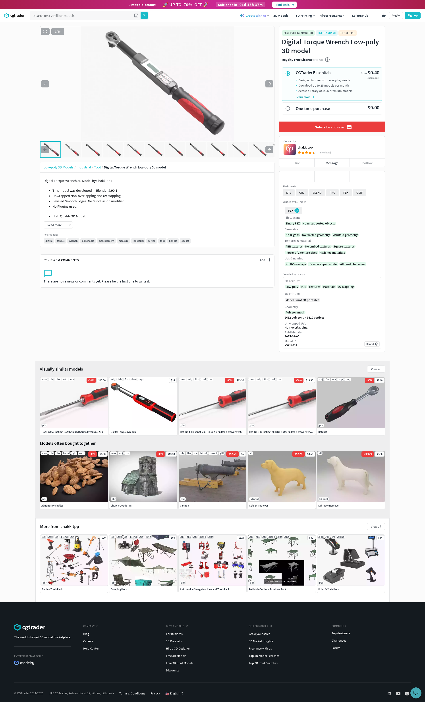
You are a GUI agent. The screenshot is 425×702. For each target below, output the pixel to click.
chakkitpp (305, 147)
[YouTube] (398, 693)
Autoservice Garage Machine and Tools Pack (205, 589)
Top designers (341, 633)
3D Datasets (174, 641)
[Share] (367, 176)
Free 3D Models (176, 656)
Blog (86, 634)
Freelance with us (260, 648)
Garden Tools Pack (52, 589)
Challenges (339, 640)
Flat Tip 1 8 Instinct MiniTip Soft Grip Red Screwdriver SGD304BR (216, 431)
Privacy (155, 693)
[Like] (296, 176)
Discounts (172, 670)
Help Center (91, 648)
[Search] (144, 15)
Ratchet (322, 431)
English (172, 693)
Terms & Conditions (132, 693)
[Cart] (383, 15)
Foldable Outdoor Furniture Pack (267, 589)
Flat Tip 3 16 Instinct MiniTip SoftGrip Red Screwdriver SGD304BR (285, 431)
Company (89, 626)
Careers (88, 641)
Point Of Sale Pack (328, 589)
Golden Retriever (258, 505)
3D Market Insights (261, 641)
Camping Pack (119, 589)
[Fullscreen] (45, 31)
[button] (136, 15)
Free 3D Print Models (179, 663)
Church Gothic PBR (121, 505)
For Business (174, 634)
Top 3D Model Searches (264, 656)
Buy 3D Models (175, 626)
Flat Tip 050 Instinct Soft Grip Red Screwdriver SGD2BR (72, 431)
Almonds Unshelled (52, 505)
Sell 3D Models (258, 626)
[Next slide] (269, 83)
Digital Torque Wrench (123, 431)
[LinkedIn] (389, 693)
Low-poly (292, 286)
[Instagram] (407, 693)
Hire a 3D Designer (178, 648)
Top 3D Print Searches (263, 663)
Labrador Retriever (328, 505)
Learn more (303, 97)
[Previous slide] (45, 83)
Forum (336, 648)
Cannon (184, 505)
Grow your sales (259, 634)
